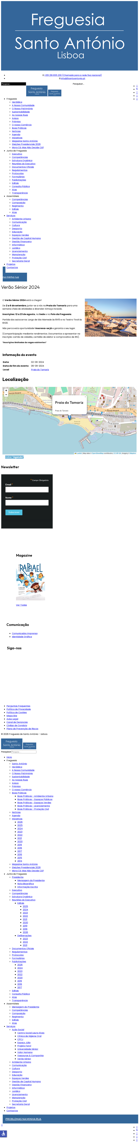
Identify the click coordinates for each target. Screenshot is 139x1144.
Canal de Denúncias (17, 722)
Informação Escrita (27, 886)
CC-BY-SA (117, 453)
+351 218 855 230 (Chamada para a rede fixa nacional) (73, 75)
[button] (69, 418)
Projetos (11, 264)
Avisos (15, 118)
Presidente (17, 877)
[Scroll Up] (2, 1125)
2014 (19, 861)
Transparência (20, 192)
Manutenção (18, 254)
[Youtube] (137, 92)
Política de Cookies (17, 712)
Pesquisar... (78, 83)
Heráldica (17, 102)
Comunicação (19, 222)
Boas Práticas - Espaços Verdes (34, 802)
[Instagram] (137, 99)
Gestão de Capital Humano (26, 238)
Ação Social (18, 1029)
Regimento (18, 205)
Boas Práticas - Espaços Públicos (34, 799)
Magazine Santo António (25, 141)
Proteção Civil (19, 257)
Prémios (16, 121)
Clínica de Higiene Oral (29, 1036)
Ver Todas (21, 605)
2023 (19, 831)
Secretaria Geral (21, 261)
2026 (20, 822)
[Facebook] (137, 86)
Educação (17, 231)
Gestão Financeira (21, 241)
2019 (19, 844)
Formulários (18, 176)
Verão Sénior (24, 1058)
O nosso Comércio (22, 124)
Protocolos (18, 173)
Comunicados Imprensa (24, 633)
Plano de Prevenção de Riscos (22, 728)
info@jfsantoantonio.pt (73, 78)
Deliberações (24, 935)
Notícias (16, 131)
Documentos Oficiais (23, 167)
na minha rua (11, 276)
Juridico (16, 248)
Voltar (14, 457)
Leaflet (79, 453)
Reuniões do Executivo (23, 163)
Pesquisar (6, 751)
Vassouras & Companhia (30, 1055)
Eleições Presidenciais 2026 (26, 144)
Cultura (16, 225)
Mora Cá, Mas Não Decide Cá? (28, 147)
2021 (19, 838)
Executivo (17, 154)
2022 (19, 835)
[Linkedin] (137, 95)
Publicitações (19, 179)
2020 (20, 841)
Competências (20, 157)
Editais (15, 183)
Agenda (16, 134)
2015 (19, 857)
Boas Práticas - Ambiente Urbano (35, 796)
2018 (19, 848)
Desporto (17, 228)
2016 (19, 854)
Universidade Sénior (27, 1049)
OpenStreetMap (98, 453)
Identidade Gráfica (22, 636)
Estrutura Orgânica (22, 160)
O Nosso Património (22, 108)
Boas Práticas (19, 128)
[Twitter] (137, 89)
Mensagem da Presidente (31, 880)
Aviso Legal (12, 719)
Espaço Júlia (23, 1042)
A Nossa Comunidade (23, 105)
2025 (20, 825)
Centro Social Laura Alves (30, 1032)
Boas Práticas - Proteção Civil (33, 809)
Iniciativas (17, 137)
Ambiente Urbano (21, 218)
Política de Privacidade (19, 709)
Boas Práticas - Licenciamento (33, 805)
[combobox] (23, 752)
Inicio (9, 757)
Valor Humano (25, 1052)
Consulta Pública (21, 186)
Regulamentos (19, 170)
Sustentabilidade (21, 111)
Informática (18, 244)
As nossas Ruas (20, 115)
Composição (18, 202)
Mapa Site (12, 715)
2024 (20, 828)
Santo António (19, 763)
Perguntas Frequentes (18, 706)
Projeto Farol (24, 1045)
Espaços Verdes (20, 235)
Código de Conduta (17, 725)
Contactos (12, 267)
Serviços (11, 215)
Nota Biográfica (25, 883)
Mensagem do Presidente (25, 1006)
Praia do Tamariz (40, 369)
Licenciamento (20, 251)
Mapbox (133, 453)
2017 (19, 851)
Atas (14, 189)
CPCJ (20, 1039)
